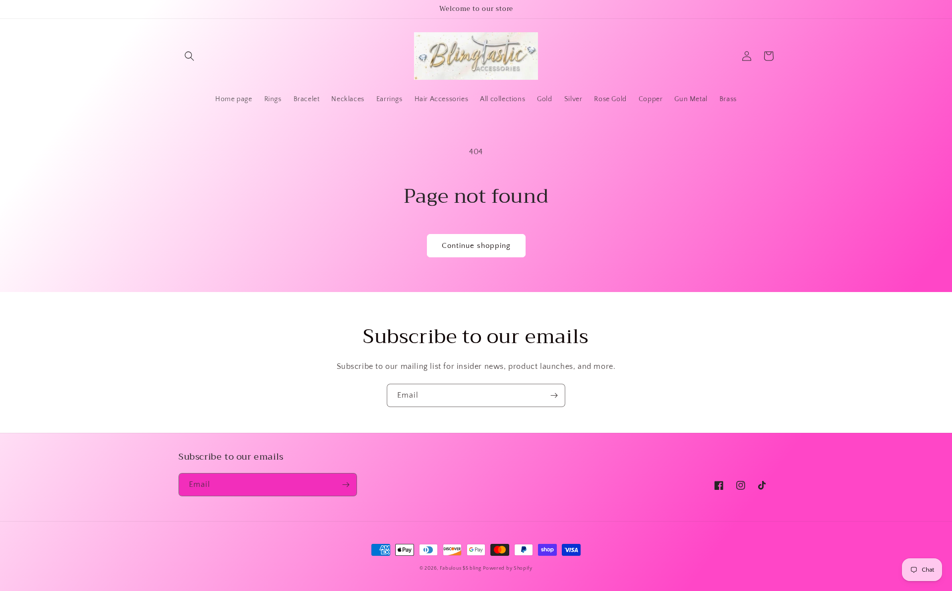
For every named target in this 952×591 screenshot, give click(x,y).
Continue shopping (476, 245)
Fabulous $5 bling (460, 568)
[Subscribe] (554, 395)
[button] (189, 56)
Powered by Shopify (508, 568)
